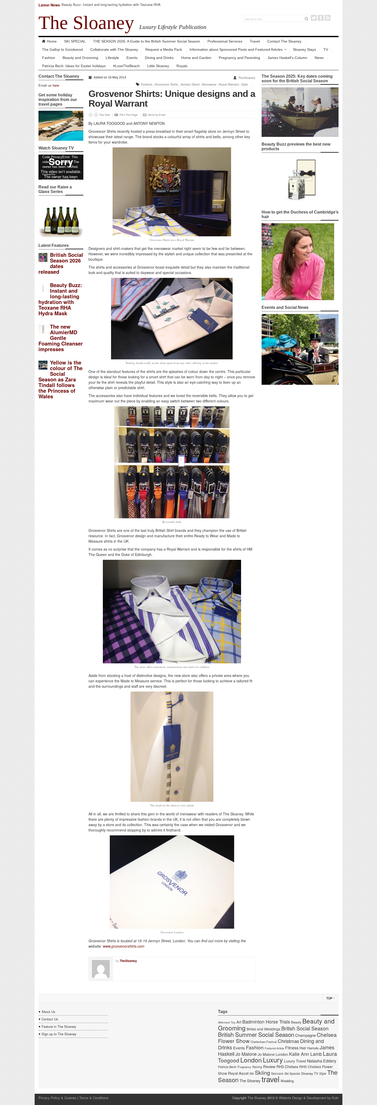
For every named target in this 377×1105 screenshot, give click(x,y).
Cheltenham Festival (264, 1042)
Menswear (209, 84)
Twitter (314, 18)
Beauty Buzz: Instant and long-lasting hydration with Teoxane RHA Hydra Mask (111, 7)
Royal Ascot (238, 1073)
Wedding (287, 1080)
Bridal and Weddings (263, 1028)
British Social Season (305, 1028)
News (319, 58)
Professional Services (224, 41)
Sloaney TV (309, 1073)
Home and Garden (196, 58)
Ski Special (292, 1073)
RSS (328, 18)
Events (131, 58)
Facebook (321, 18)
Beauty (296, 1022)
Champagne (305, 1035)
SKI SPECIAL (75, 41)
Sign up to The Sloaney (59, 1033)
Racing (257, 1067)
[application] (60, 167)
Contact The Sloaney (284, 41)
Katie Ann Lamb (305, 1054)
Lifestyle (112, 58)
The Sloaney (86, 22)
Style (244, 84)
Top (330, 998)
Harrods (313, 1048)
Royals (181, 66)
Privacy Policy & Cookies (57, 1097)
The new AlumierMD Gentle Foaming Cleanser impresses (60, 338)
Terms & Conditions (93, 1097)
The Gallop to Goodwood (62, 49)
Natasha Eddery (321, 1061)
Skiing (262, 1072)
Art (238, 1022)
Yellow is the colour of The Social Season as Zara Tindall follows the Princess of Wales (60, 379)
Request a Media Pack (163, 49)
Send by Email (156, 115)
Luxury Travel (295, 1060)
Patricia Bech (227, 1067)
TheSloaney (246, 78)
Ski (252, 1073)
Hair (303, 1047)
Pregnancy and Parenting (239, 58)
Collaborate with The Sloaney (114, 49)
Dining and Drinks (159, 58)
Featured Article (274, 1048)
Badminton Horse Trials (266, 1021)
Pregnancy (244, 1067)
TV (325, 49)
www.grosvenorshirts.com (123, 946)
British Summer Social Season (256, 1034)
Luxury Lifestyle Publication (172, 27)
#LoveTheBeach (126, 66)
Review (269, 1066)
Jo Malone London (273, 1054)
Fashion (48, 58)
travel (271, 1078)
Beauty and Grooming (80, 58)
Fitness (292, 1048)
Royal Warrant (229, 84)
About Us (48, 1011)
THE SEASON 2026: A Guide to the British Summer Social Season (146, 41)
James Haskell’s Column (287, 58)
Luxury (273, 1059)
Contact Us (50, 1019)
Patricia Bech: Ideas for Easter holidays (74, 66)
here (56, 85)
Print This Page (129, 115)
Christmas (288, 1040)
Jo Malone (246, 1054)
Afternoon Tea (226, 1022)
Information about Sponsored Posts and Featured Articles (236, 49)
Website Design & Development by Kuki (309, 1097)
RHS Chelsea (287, 1066)
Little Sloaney (158, 66)
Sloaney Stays (304, 49)
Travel (255, 41)
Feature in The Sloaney (59, 1026)
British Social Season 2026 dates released (60, 263)
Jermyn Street (190, 84)
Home (52, 41)
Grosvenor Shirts (166, 84)
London (251, 1059)
